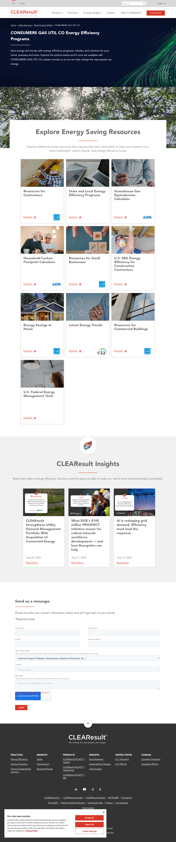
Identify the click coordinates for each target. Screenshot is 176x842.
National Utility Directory (73, 803)
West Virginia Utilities (43, 25)
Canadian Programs (150, 759)
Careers (111, 13)
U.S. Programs (122, 759)
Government (43, 764)
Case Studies (95, 769)
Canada (22, 3)
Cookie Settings (89, 831)
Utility (39, 759)
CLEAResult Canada (73, 798)
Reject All (89, 824)
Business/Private (45, 769)
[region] (55, 823)
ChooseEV (53, 803)
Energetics (127, 798)
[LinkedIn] (76, 789)
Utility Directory (25, 25)
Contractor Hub (95, 803)
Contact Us (155, 13)
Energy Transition (19, 764)
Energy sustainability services (21, 770)
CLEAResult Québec (96, 798)
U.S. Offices (121, 764)
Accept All (89, 818)
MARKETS (42, 755)
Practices (73, 13)
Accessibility (122, 803)
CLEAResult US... (52, 798)
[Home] (24, 13)
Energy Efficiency (19, 759)
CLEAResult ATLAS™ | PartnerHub (74, 768)
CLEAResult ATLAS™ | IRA (74, 776)
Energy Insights (92, 13)
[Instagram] (93, 789)
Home (13, 25)
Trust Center (88, 808)
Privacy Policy (32, 830)
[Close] (104, 812)
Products (57, 13)
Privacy (109, 803)
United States (123, 755)
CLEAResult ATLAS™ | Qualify (74, 761)
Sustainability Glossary (100, 764)
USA (13, 3)
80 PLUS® (114, 798)
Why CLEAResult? (131, 13)
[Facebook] (100, 789)
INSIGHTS (94, 755)
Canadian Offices (149, 764)
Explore (28, 217)
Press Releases (96, 759)
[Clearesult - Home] (88, 739)
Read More (32, 563)
